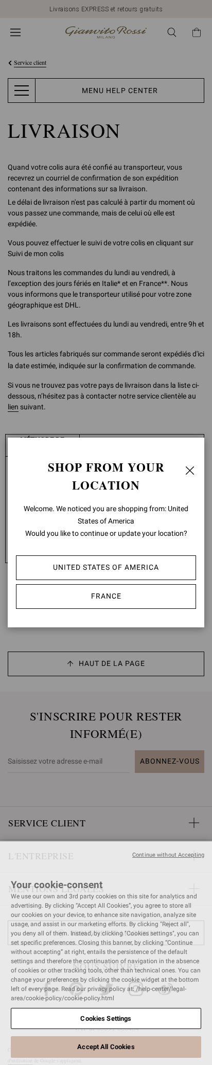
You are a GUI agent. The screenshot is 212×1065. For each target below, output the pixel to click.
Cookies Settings (105, 1018)
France (106, 596)
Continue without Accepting (168, 855)
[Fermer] (190, 470)
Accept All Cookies (105, 1047)
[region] (106, 953)
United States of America (106, 567)
